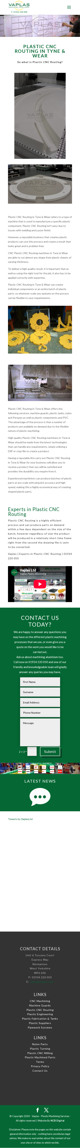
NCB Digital (57, 1120)
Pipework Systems (40, 1027)
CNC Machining (40, 1001)
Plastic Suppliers (40, 1023)
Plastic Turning (40, 1048)
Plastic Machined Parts (40, 1057)
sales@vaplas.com (42, 981)
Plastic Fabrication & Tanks (40, 1018)
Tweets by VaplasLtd (20, 819)
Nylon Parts (40, 1044)
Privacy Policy (40, 1066)
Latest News (40, 780)
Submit (50, 751)
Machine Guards (40, 1005)
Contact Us (40, 1070)
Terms (40, 1061)
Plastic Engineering (40, 1014)
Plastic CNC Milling (40, 1053)
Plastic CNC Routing (40, 1009)
